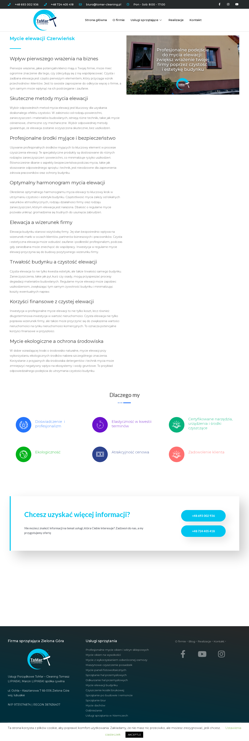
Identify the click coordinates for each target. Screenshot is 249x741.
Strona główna (96, 20)
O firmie (119, 20)
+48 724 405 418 (203, 531)
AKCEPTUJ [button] (134, 734)
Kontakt (195, 20)
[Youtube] (236, 4)
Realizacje (176, 20)
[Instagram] (228, 4)
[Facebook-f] (219, 4)
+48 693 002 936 (203, 515)
